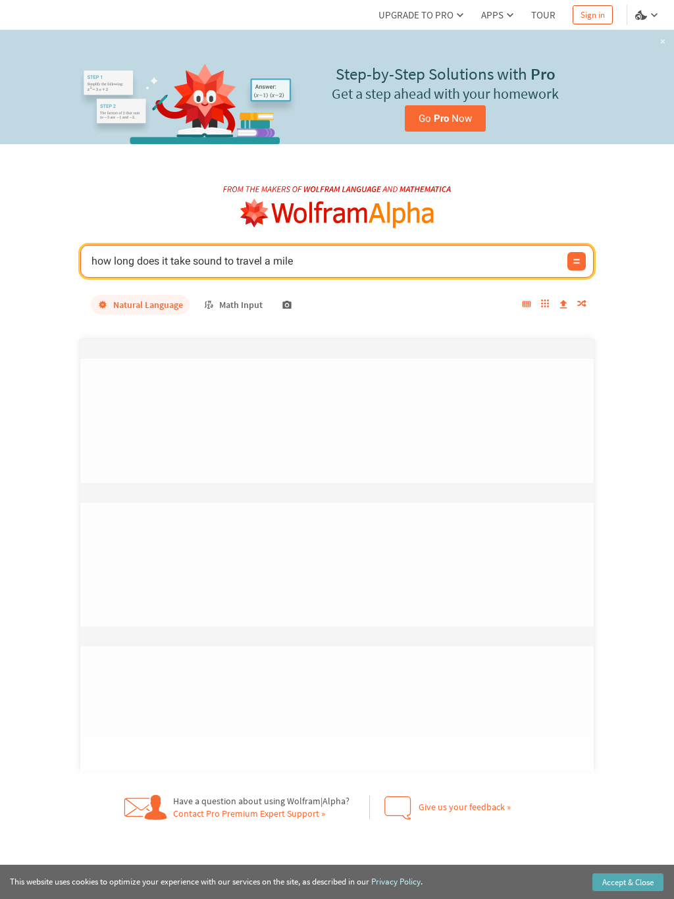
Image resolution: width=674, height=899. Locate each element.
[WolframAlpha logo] (337, 213)
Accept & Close (628, 882)
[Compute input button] (576, 261)
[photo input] (287, 304)
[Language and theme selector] (648, 15)
